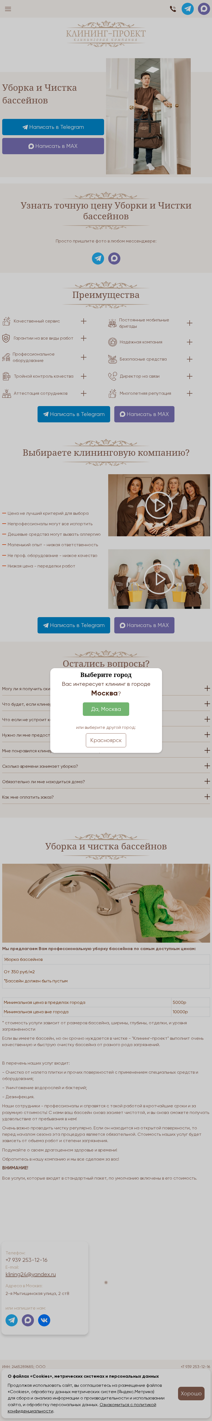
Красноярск (106, 740)
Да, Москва (106, 709)
